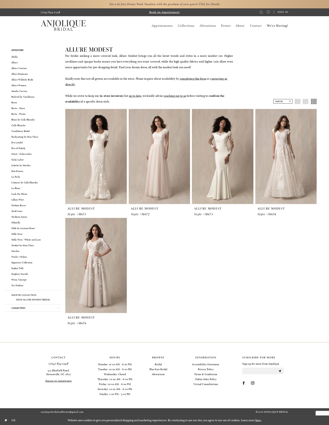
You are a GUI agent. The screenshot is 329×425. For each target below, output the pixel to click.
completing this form (193, 78)
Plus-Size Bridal (158, 369)
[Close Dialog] (5, 420)
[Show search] (261, 12)
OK (13, 420)
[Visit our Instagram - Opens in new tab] (253, 383)
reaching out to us (175, 96)
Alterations (158, 374)
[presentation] (96, 156)
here (258, 420)
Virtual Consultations (205, 384)
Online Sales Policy (205, 379)
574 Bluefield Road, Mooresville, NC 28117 (58, 372)
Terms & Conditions (205, 374)
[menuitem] (50, 12)
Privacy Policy (206, 369)
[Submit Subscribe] (279, 371)
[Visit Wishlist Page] (268, 12)
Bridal (158, 364)
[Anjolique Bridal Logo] (63, 25)
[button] (33, 50)
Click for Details (209, 4)
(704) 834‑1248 (58, 363)
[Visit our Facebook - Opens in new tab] (243, 383)
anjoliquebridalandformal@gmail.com (62, 411)
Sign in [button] (283, 11)
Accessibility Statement (205, 364)
